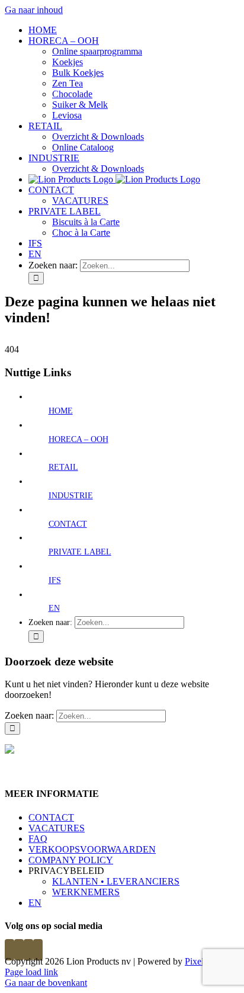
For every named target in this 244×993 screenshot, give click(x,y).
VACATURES (56, 828)
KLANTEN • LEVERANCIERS (115, 881)
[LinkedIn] (38, 949)
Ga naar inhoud (34, 10)
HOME (61, 410)
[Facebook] (9, 949)
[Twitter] (19, 949)
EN (54, 608)
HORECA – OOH (78, 439)
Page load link (31, 972)
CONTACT (68, 524)
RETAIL (63, 467)
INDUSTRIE (71, 495)
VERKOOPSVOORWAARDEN (92, 849)
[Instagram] (28, 949)
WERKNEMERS (86, 892)
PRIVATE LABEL (80, 551)
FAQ (37, 839)
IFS (55, 580)
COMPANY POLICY (70, 860)
